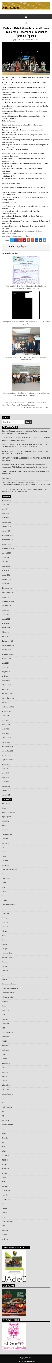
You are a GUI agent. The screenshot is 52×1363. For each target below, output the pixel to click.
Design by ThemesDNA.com (26, 1361)
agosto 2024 (6, 606)
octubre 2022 (6, 702)
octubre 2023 (6, 650)
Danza (4, 896)
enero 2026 (6, 531)
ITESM (4, 1041)
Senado (4, 1173)
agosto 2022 (6, 711)
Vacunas (5, 1230)
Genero (4, 979)
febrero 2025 (6, 579)
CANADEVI (6, 843)
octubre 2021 (6, 755)
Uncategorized (7, 1221)
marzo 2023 (6, 680)
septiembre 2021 (8, 760)
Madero (4, 1059)
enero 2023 (6, 689)
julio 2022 (5, 716)
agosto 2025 (6, 553)
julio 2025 (5, 557)
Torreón (5, 1195)
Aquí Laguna (6, 817)
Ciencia (4, 852)
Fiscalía (4, 966)
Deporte (5, 900)
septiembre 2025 (8, 549)
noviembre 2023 (8, 645)
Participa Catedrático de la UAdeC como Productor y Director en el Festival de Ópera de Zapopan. (26, 32)
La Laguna (5, 1050)
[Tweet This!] (12, 240)
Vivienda (5, 1239)
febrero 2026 (6, 526)
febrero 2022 (6, 738)
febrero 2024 (6, 632)
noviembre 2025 (8, 540)
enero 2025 (6, 584)
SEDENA (5, 1160)
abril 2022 (5, 729)
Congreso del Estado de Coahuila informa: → (34, 407)
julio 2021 (5, 768)
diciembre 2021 (7, 746)
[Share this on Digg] (36, 240)
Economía (5, 927)
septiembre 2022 (8, 707)
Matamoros (6, 1072)
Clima (4, 856)
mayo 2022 (6, 724)
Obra (3, 1098)
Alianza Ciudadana (8, 812)
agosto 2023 (6, 658)
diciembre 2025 (7, 535)
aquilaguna (17, 40)
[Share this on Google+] (20, 240)
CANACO (5, 839)
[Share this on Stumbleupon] (32, 240)
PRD (3, 1111)
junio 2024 (5, 614)
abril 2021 (5, 782)
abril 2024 (5, 623)
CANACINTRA (7, 834)
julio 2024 (5, 610)
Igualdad (5, 1019)
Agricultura (6, 803)
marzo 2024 (6, 628)
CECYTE (5, 847)
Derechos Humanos (9, 905)
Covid (4, 883)
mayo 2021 (6, 777)
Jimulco (5, 1045)
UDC (3, 1217)
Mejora (4, 1076)
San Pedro (5, 1155)
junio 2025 (5, 562)
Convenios (6, 878)
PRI (3, 1116)
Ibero (4, 1006)
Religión (5, 1138)
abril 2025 (5, 571)
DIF (3, 909)
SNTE (4, 1182)
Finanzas (5, 962)
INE (3, 1028)
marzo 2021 (6, 786)
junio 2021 (5, 773)
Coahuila (5, 861)
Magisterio (6, 1063)
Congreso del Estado (9, 869)
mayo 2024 (6, 619)
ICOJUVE (5, 1010)
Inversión (5, 1037)
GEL (3, 975)
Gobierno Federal (8, 993)
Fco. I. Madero (7, 953)
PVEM (4, 1133)
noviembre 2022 (8, 698)
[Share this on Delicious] (44, 240)
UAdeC (26, 23)
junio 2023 (5, 667)
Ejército (4, 935)
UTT (3, 1226)
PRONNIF (5, 1120)
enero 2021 (6, 795)
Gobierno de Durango (10, 988)
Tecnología (6, 1191)
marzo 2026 (6, 522)
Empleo (4, 944)
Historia (5, 1001)
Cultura (4, 891)
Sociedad (5, 1186)
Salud (4, 1151)
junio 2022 (5, 720)
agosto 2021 (6, 764)
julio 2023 (5, 663)
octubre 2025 (6, 544)
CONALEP (5, 865)
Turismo (5, 1204)
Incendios (5, 1023)
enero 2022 (6, 742)
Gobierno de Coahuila (9, 984)
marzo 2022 (6, 733)
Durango (5, 918)
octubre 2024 (6, 597)
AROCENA (5, 821)
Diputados (5, 913)
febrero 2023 (6, 685)
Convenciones (7, 874)
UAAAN (4, 1208)
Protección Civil (7, 1125)
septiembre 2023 (8, 654)
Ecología (5, 922)
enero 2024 (6, 636)
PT (3, 1129)
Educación (5, 931)
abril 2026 (5, 518)
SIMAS (4, 1177)
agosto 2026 (6, 500)
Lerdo (4, 1054)
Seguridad (5, 1169)
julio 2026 (5, 504)
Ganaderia (5, 971)
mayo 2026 (6, 513)
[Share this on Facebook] (16, 240)
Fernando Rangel (8, 957)
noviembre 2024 (8, 593)
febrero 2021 (6, 790)
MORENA (5, 1089)
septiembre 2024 (8, 601)
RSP (3, 1142)
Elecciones (6, 940)
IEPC (3, 1015)
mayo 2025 (6, 566)
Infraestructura (7, 1032)
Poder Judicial (7, 1107)
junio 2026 (5, 509)
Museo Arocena (7, 1094)
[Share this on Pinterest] (24, 240)
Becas (4, 825)
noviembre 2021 (7, 751)
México (4, 1081)
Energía (5, 949)
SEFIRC (4, 1164)
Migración (6, 1085)
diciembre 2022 (7, 694)
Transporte (6, 1199)
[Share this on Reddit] (28, 240)
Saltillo (4, 1147)
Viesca (4, 1235)
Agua (4, 808)
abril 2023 (5, 676)
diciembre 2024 (7, 588)
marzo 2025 (6, 575)
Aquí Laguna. (6, 478)
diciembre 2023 (7, 641)
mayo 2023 (6, 672)
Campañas (5, 830)
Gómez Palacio (7, 997)
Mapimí (4, 1067)
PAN (3, 1103)
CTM (3, 887)
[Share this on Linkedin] (40, 240)
